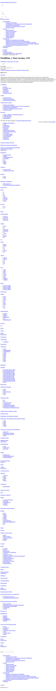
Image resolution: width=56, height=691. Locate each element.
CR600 (4, 426)
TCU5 (4, 300)
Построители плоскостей (9, 406)
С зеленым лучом (7, 402)
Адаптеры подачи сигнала (9, 630)
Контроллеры (6, 126)
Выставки (5, 89)
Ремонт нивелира (10, 35)
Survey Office (6, 447)
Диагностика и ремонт (11, 31)
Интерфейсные (6, 502)
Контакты (5, 47)
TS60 (4, 271)
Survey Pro (5, 448)
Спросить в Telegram (16, 70)
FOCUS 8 (5, 218)
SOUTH (5, 519)
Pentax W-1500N (7, 286)
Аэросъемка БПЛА (7, 52)
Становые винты (7, 559)
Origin (4, 446)
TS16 (4, 276)
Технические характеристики (13, 25)
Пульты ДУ (6, 431)
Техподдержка (6, 21)
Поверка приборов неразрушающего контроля (17, 45)
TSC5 (4, 297)
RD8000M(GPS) (7, 619)
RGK (4, 358)
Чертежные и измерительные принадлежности (14, 556)
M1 (4, 237)
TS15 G (5, 274)
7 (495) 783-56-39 (12, 2)
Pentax (4, 162)
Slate (4, 302)
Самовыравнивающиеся (9, 405)
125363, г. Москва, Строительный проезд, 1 (13, 114)
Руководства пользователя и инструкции (15, 26)
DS (4, 262)
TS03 (4, 269)
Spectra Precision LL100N (9, 374)
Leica (4, 357)
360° (4, 401)
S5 (3, 227)
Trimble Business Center (8, 456)
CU (4, 305)
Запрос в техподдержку (11, 22)
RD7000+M (6, 618)
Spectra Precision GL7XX (9, 371)
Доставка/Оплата (7, 46)
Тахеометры (6, 125)
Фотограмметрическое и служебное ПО (12, 53)
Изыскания (5, 91)
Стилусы (5, 553)
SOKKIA (5, 475)
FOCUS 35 (5, 220)
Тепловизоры (6, 607)
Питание (5, 629)
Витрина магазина (7, 93)
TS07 (4, 272)
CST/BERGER (6, 351)
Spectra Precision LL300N (9, 373)
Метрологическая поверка (9, 100)
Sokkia (4, 163)
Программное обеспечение (9, 131)
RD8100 (5, 617)
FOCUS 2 (5, 216)
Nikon (4, 349)
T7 (4, 306)
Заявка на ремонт (10, 30)
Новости (5, 86)
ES (4, 263)
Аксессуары (6, 132)
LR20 (4, 421)
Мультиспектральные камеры (10, 606)
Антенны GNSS (7, 169)
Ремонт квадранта (10, 36)
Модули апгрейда (7, 603)
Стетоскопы (6, 628)
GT (4, 159)
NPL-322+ (5, 198)
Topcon (5, 515)
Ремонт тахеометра (10, 32)
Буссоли (5, 549)
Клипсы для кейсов (7, 537)
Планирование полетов (8, 596)
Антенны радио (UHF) (8, 170)
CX (4, 249)
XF (4, 195)
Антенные (5, 501)
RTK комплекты (7, 183)
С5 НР (4, 233)
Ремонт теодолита (10, 33)
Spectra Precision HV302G (9, 379)
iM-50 (4, 244)
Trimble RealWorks (7, 457)
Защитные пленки (7, 554)
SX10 (4, 226)
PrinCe (4, 161)
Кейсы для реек (6, 536)
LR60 (4, 424)
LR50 (4, 423)
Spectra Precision (7, 154)
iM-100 (4, 245)
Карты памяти (6, 562)
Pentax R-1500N (7, 285)
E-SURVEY (6, 158)
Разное (4, 435)
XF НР (4, 197)
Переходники (6, 551)
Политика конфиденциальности (23, 120)
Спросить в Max (25, 70)
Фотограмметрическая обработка (11, 597)
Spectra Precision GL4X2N (9, 369)
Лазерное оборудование (8, 130)
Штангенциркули (7, 563)
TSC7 (4, 299)
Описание (3, 75)
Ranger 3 (5, 313)
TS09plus (5, 279)
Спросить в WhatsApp (6, 70)
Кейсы (4, 535)
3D (4, 400)
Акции (7, 19)
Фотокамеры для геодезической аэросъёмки (13, 605)
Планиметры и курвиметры (9, 552)
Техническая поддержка (6, 102)
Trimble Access (6, 454)
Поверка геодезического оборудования (15, 40)
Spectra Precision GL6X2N (9, 380)
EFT (4, 523)
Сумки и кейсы (6, 633)
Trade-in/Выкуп (9, 37)
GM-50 (4, 257)
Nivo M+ (5, 199)
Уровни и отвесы (7, 557)
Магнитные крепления (8, 434)
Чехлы (4, 540)
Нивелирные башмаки (8, 558)
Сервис (5, 28)
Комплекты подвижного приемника (11, 185)
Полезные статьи (7, 88)
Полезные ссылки (10, 27)
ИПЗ (4, 355)
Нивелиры (5, 129)
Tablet (4, 304)
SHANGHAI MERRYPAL (9, 521)
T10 (4, 301)
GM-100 (5, 259)
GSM (4, 176)
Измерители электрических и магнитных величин (18, 41)
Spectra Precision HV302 (8, 376)
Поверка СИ (6, 38)
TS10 (4, 273)
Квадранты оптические (8, 561)
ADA (4, 361)
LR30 (4, 422)
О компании (3, 84)
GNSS (4, 124)
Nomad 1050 (6, 317)
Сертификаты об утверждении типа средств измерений (19, 24)
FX (4, 246)
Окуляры (5, 548)
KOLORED (52, 121)
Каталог (4, 19)
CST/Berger (6, 341)
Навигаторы (6, 139)
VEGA (4, 352)
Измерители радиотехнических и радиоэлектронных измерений (21, 42)
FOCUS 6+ (5, 217)
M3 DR (5, 236)
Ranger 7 (5, 316)
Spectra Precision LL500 (8, 377)
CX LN (5, 250)
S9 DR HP (5, 231)
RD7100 (5, 620)
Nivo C (4, 200)
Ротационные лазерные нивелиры (11, 407)
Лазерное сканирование (8, 123)
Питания (5, 504)
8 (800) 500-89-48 (4, 2)
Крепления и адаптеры (8, 433)
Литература (6, 90)
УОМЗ (4, 356)
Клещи (4, 626)
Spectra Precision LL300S (9, 378)
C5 (4, 234)
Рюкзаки (5, 539)
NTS (4, 206)
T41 (4, 318)
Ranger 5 (5, 314)
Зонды (4, 631)
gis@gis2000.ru (6, 118)
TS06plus (5, 278)
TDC (4, 307)
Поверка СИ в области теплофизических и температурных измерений (22, 43)
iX (3, 248)
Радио (4, 177)
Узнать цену (3, 69)
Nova (4, 277)
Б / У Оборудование (7, 134)
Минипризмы (6, 486)
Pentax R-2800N (7, 288)
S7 (3, 228)
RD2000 (5, 615)
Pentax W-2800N (7, 289)
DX (4, 251)
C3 (4, 232)
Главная (5, 49)
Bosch (4, 360)
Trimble (5, 156)
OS (4, 260)
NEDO (4, 480)
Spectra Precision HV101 (8, 372)
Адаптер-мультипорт (8, 499)
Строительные (6, 403)
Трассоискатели (7, 136)
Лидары (5, 608)
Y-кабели (5, 503)
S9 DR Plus (5, 229)
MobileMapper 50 (7, 319)
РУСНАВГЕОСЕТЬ (8, 157)
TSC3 (4, 296)
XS (4, 194)
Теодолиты (5, 127)
